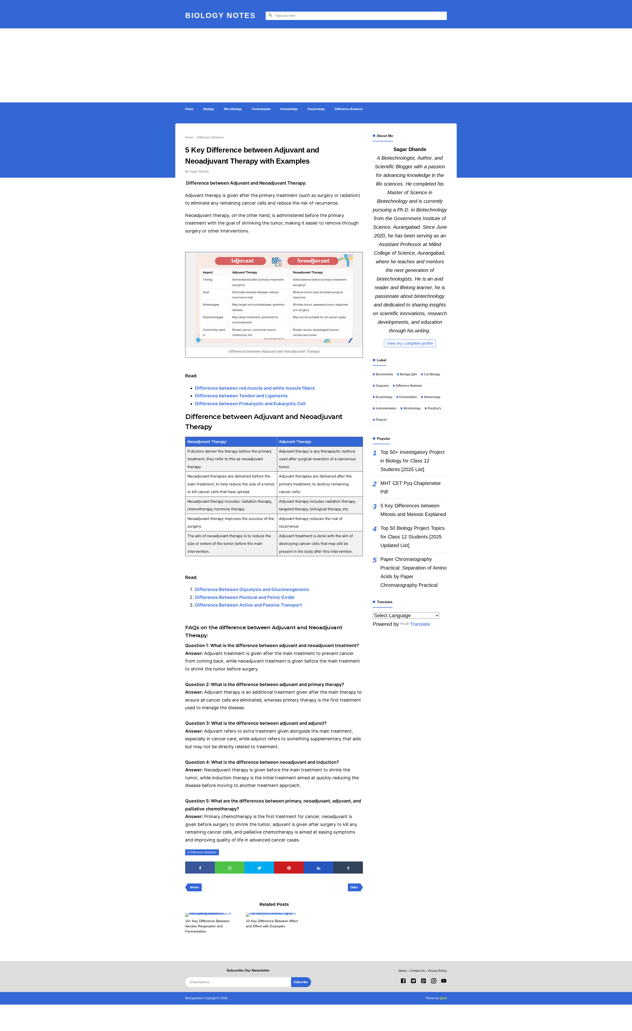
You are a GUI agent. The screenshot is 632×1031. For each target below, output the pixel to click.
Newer (194, 887)
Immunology (289, 109)
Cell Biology (431, 374)
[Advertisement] (316, 65)
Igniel (443, 998)
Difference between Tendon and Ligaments (241, 395)
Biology (208, 109)
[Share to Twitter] (259, 867)
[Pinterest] (423, 982)
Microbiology (233, 109)
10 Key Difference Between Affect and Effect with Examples (272, 923)
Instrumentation (385, 408)
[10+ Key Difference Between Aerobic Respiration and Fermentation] (213, 915)
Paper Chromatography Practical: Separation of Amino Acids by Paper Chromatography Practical (413, 572)
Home (189, 109)
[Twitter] (413, 982)
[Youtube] (444, 982)
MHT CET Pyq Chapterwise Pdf (410, 487)
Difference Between (349, 109)
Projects (381, 419)
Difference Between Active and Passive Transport (248, 605)
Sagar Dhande (410, 149)
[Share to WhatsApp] (229, 867)
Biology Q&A (408, 374)
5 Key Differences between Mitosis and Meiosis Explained (413, 510)
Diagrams (382, 385)
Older (354, 887)
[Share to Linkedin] (318, 867)
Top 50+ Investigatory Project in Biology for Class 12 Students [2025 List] (412, 460)
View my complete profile (410, 343)
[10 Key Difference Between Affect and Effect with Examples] (274, 915)
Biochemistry (384, 374)
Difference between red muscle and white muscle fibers (255, 388)
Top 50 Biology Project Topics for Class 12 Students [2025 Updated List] (412, 536)
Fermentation (261, 109)
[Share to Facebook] (200, 867)
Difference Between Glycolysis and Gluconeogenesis (252, 589)
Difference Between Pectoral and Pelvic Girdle (245, 597)
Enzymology (316, 109)
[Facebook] (403, 982)
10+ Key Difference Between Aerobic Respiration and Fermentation (207, 926)
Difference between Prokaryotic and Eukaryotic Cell (250, 403)
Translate (420, 624)
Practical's (434, 408)
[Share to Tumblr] (348, 867)
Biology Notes (220, 15)
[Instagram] (434, 982)
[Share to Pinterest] (289, 867)
